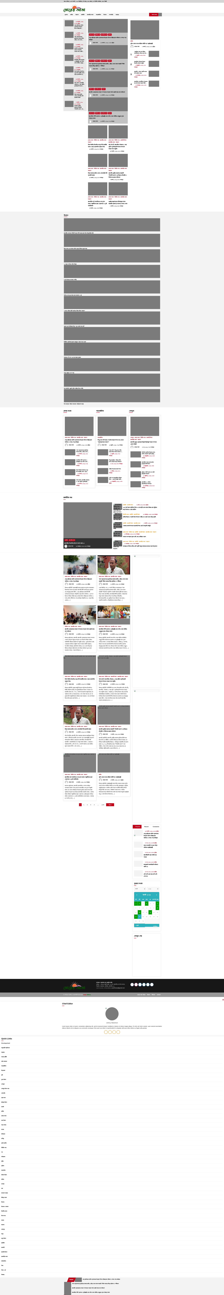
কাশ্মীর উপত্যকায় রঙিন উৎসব (115, 469)
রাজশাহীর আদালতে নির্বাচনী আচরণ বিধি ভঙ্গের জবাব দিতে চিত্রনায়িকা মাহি (78, 233)
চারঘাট (2, 1106)
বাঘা (2, 1188)
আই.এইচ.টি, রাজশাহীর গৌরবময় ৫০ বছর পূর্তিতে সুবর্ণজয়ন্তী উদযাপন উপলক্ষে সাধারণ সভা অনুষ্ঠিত (79, 84)
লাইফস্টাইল (3, 1261)
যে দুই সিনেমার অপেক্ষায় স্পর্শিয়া (70, 279)
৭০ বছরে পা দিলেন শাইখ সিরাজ (70, 264)
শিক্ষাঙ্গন (2, 1274)
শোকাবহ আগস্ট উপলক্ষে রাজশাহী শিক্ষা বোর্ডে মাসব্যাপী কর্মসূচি (137, 525)
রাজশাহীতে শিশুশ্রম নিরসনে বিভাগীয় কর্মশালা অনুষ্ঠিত (139, 62)
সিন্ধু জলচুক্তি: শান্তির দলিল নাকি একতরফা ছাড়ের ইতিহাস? (115, 460)
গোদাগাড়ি (3, 1093)
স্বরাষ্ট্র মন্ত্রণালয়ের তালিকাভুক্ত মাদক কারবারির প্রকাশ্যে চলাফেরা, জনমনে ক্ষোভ (118, 202)
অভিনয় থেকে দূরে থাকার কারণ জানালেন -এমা (73, 295)
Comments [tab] (156, 826)
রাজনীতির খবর (67, 497)
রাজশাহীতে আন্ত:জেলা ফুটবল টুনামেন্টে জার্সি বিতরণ (148, 462)
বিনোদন (105, 14)
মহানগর (2, 1224)
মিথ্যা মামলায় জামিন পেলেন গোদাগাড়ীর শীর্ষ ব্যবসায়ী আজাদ (78, 96)
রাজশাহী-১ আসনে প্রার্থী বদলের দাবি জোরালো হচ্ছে (140, 72)
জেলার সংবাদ (91, 34)
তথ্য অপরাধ (3, 1125)
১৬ (139, 912)
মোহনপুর (3, 1229)
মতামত (2, 1220)
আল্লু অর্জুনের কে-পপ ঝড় (69, 373)
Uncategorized (5, 1043)
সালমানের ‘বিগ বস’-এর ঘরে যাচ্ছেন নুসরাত (72, 357)
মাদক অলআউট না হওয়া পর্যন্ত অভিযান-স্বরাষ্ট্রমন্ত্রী (150, 846)
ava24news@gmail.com (118, 988)
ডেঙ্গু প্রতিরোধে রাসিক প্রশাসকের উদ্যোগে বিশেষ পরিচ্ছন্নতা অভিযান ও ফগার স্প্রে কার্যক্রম (78, 26)
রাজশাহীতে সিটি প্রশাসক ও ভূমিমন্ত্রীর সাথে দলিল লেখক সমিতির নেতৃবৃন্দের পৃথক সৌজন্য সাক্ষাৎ (79, 61)
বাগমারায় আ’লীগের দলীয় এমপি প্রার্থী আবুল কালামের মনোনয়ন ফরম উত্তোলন (140, 546)
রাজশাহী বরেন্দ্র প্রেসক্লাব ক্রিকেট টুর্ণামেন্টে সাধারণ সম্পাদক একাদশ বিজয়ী (143, 443)
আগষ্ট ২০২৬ (147, 895)
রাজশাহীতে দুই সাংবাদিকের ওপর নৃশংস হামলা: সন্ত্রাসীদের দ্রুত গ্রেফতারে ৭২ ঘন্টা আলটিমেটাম (97, 203)
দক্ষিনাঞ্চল (3, 1134)
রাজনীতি (82, 14)
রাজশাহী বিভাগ (123, 140)
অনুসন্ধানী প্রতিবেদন (5, 1047)
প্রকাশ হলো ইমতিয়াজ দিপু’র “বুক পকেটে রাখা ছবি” (74, 326)
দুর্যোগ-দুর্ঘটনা (4, 1143)
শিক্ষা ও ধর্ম (3, 1270)
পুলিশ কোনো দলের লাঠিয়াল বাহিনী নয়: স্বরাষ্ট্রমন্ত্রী (141, 43)
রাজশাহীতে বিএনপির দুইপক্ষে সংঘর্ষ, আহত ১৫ (74, 543)
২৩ (139, 916)
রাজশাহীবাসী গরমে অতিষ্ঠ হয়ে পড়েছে (150, 856)
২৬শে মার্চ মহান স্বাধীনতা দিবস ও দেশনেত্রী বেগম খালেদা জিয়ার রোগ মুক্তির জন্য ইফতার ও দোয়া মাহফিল (140, 508)
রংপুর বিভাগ (3, 1238)
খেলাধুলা (131, 411)
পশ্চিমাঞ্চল (3, 1156)
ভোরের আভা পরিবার (141, 994)
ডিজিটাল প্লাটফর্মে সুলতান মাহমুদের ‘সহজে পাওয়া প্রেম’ (75, 341)
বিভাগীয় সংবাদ (126, 514)
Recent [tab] (146, 826)
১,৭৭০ (103, 804)
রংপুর (2, 1233)
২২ (135, 916)
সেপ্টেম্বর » (155, 926)
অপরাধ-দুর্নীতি (4, 1056)
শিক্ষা (2, 1265)
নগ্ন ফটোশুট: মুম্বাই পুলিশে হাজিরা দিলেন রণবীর (73, 388)
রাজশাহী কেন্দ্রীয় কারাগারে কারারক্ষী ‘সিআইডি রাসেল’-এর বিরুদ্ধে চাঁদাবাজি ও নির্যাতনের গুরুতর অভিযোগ (78, 107)
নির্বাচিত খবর (97, 34)
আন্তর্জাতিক (98, 14)
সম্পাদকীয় (111, 14)
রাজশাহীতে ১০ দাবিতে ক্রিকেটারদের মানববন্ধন (146, 482)
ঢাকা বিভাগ (3, 1120)
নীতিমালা (153, 994)
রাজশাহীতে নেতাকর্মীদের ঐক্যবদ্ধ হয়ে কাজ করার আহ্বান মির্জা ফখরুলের (140, 82)
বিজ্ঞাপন (148, 994)
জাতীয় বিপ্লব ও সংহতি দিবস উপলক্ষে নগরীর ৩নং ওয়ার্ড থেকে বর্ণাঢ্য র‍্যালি (139, 517)
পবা (2, 1152)
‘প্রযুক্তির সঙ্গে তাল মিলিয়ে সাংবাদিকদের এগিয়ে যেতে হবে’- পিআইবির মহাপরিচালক (140, 52)
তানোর (2, 1129)
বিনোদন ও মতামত (4, 1206)
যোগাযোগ (159, 994)
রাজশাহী (2, 1247)
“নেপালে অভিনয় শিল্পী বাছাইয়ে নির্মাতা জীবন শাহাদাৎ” (74, 310)
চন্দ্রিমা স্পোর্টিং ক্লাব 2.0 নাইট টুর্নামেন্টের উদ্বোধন (148, 472)
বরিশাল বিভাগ (4, 1174)
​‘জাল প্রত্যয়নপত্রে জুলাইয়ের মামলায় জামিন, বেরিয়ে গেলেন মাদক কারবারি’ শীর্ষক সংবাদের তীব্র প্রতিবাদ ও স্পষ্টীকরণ (79, 38)
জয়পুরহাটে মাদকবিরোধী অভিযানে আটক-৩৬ (151, 865)
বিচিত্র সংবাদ (4, 1197)
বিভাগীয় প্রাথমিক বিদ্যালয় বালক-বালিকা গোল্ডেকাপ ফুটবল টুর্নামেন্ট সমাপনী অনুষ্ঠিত (148, 453)
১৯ (150, 912)
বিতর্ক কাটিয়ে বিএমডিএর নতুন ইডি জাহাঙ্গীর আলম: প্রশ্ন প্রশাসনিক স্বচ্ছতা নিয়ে (79, 73)
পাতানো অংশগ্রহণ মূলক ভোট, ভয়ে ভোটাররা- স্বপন (134, 536)
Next (110, 804)
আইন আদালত (4, 1061)
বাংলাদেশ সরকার (4, 1193)
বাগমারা (2, 1184)
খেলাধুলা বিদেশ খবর (5, 1088)
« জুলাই (137, 925)
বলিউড (2, 1179)
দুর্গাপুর (2, 1138)
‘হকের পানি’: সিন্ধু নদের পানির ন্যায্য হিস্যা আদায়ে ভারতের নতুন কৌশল (115, 450)
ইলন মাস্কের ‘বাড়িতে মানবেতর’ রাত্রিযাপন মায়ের (74, 404)
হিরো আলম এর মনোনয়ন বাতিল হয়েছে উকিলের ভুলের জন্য (75, 248)
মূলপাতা (66, 14)
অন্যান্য (117, 14)
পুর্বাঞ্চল (2, 1165)
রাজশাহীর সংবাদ (90, 14)
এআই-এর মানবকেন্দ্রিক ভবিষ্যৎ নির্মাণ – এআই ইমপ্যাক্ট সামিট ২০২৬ (115, 478)
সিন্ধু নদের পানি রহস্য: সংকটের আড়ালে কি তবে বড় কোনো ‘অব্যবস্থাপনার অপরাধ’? (111, 441)
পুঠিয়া (2, 1161)
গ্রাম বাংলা (3, 1097)
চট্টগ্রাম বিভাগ (4, 1102)
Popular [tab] (137, 826)
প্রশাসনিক (3, 1170)
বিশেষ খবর (3, 1215)
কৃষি (2, 1075)
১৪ (157, 908)
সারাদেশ (77, 14)
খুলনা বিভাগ (3, 1079)
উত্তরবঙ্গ (3, 1070)
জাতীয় (71, 14)
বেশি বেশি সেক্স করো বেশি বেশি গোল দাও (150, 875)
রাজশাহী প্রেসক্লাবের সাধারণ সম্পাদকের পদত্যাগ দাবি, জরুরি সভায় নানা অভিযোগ (78, 49)
